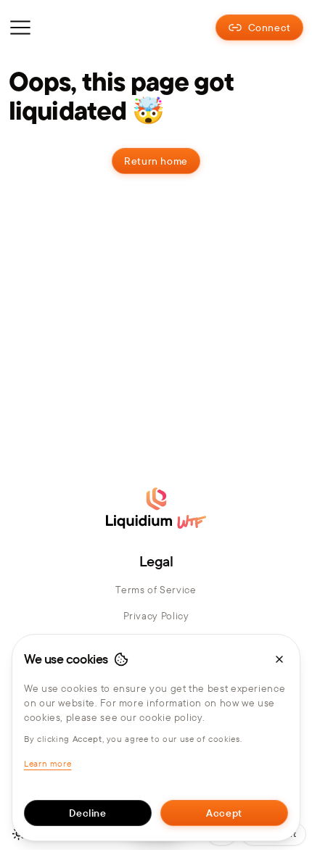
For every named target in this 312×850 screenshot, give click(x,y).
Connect (269, 27)
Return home (156, 161)
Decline (87, 813)
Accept (224, 813)
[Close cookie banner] (279, 659)
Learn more (47, 763)
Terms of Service (155, 589)
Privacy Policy (156, 615)
